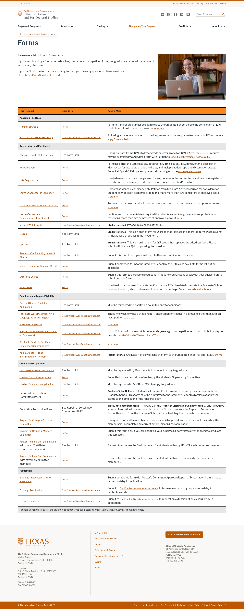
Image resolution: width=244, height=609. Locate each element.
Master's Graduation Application (36, 384)
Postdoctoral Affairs (104, 550)
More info (159, 128)
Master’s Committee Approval (35, 377)
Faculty (200, 3)
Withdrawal (25, 287)
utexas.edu (25, 4)
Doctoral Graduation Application (36, 370)
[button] (75, 26)
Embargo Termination (30, 490)
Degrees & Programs (29, 26)
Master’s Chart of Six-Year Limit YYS (137, 335)
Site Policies (166, 605)
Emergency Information (144, 605)
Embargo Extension (29, 501)
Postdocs (210, 3)
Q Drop (23, 234)
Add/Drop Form (27, 167)
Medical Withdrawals (30, 225)
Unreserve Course (28, 276)
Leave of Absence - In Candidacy (36, 193)
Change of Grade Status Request (36, 155)
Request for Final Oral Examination (37, 441)
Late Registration (28, 180)
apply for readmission (119, 139)
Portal (65, 126)
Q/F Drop (24, 244)
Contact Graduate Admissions (184, 534)
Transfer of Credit (28, 126)
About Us (217, 26)
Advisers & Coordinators (183, 3)
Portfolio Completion (30, 324)
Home (22, 34)
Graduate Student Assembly (107, 556)
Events (223, 3)
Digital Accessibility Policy (188, 605)
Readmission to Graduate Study (36, 137)
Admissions (66, 26)
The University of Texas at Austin (35, 605)
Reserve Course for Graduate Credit (38, 266)
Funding (101, 26)
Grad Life (183, 26)
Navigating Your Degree (142, 26)
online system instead (189, 171)
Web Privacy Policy (214, 605)
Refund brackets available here (195, 289)
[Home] (38, 14)
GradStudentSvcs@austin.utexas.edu (39, 75)
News (97, 568)
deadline (204, 153)
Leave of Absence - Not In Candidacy (38, 205)
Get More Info (101, 533)
